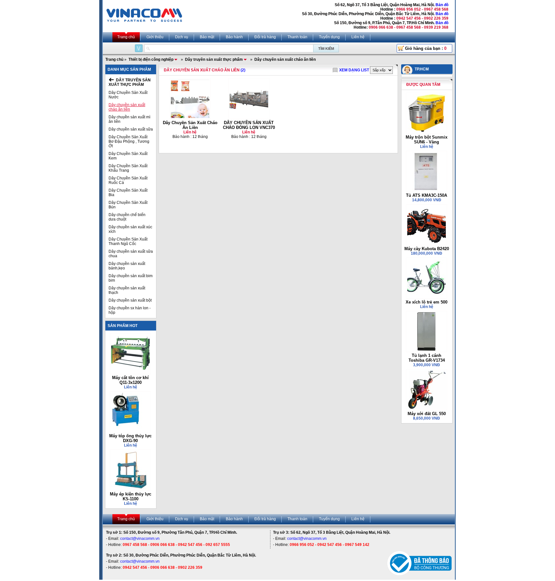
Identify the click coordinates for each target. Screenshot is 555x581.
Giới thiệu (154, 37)
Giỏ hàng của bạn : (425, 48)
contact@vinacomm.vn (140, 538)
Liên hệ (358, 37)
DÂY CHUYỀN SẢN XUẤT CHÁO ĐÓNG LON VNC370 (249, 125)
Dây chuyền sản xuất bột (130, 300)
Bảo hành (234, 37)
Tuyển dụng (329, 37)
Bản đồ (442, 5)
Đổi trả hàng (265, 37)
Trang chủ (126, 37)
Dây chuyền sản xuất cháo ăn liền (127, 107)
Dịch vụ (181, 37)
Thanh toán (297, 37)
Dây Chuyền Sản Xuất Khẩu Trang (128, 168)
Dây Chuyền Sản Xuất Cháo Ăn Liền (190, 125)
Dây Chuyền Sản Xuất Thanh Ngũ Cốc (128, 241)
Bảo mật (207, 37)
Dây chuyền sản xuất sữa (131, 129)
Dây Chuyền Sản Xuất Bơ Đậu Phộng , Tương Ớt (129, 141)
